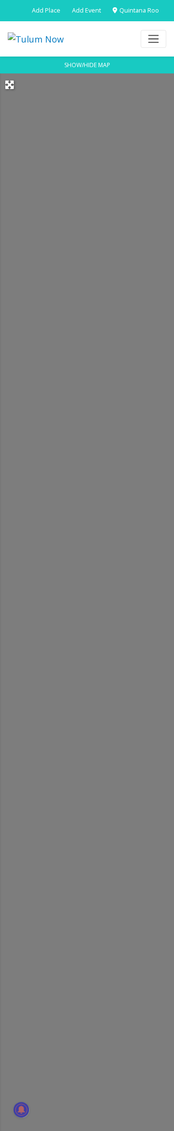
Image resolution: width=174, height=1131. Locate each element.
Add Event (86, 10)
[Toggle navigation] (153, 39)
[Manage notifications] (21, 1109)
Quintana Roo (138, 10)
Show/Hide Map (87, 65)
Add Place (46, 10)
